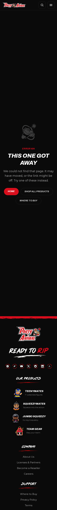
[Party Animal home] (14, 5)
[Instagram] (7, 366)
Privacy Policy (28, 499)
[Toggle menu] (51, 5)
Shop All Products (37, 191)
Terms (28, 505)
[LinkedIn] (42, 366)
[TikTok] (14, 366)
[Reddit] (35, 366)
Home (11, 191)
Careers (28, 473)
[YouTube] (21, 366)
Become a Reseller (28, 468)
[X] (28, 366)
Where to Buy (29, 200)
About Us (28, 456)
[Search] (42, 5)
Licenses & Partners (28, 462)
